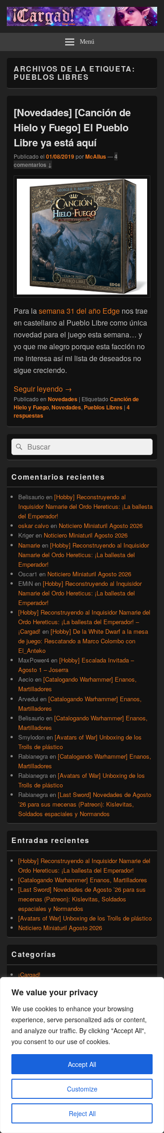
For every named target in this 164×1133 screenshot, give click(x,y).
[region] (82, 1055)
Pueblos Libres (103, 407)
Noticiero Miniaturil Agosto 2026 (101, 525)
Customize (82, 1088)
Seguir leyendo (43, 388)
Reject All (82, 1113)
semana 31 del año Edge (79, 310)
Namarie (29, 545)
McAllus (95, 156)
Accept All (82, 1064)
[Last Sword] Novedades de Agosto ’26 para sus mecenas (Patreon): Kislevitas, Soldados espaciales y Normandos (84, 804)
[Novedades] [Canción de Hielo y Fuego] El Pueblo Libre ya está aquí (72, 127)
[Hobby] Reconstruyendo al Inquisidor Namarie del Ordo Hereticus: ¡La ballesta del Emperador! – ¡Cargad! (84, 622)
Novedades (62, 399)
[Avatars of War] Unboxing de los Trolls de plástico (85, 918)
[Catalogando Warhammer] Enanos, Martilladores (82, 879)
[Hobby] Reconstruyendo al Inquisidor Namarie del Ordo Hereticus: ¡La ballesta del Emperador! (85, 506)
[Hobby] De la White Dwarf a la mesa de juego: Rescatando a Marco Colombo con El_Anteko (83, 641)
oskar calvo (33, 525)
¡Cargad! (29, 974)
